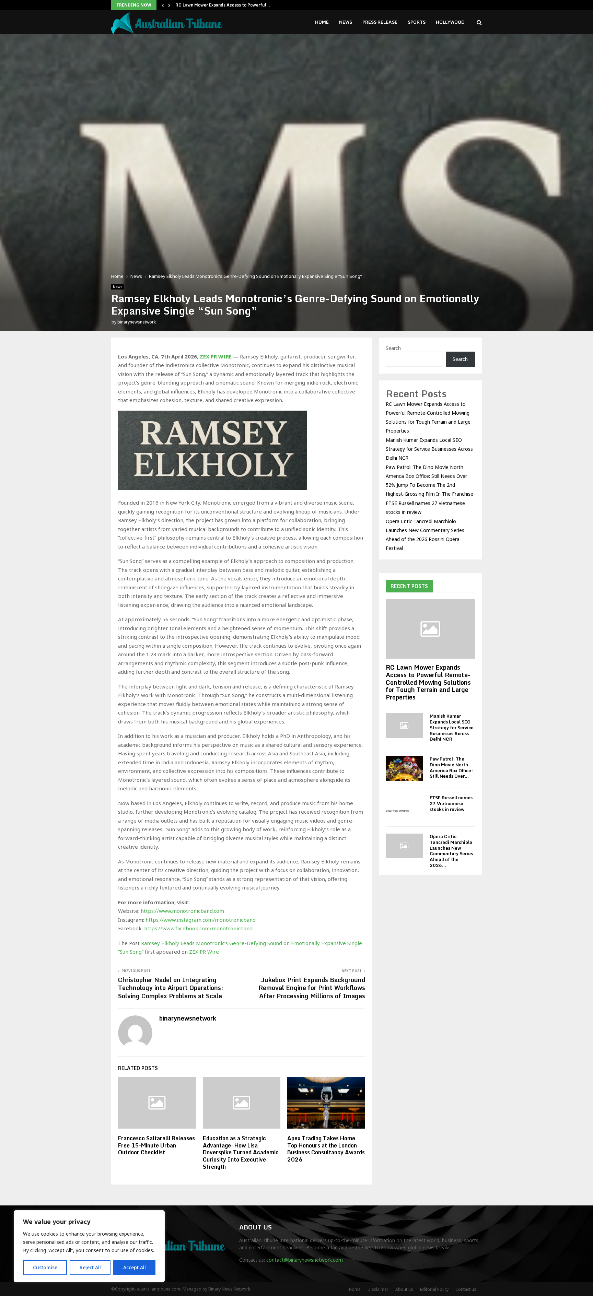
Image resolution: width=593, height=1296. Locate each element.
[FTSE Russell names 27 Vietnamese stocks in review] (404, 807)
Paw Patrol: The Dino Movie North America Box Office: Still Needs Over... (451, 767)
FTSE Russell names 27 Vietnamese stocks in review (451, 803)
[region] (89, 1246)
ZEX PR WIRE (216, 356)
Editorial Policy (434, 1289)
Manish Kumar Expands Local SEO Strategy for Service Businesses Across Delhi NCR (429, 449)
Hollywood (450, 22)
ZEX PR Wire (204, 951)
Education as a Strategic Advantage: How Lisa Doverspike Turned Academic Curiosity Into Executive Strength (241, 1152)
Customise (45, 1267)
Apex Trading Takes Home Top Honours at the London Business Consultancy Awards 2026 (326, 1149)
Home (322, 22)
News (345, 22)
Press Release (379, 22)
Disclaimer (378, 1289)
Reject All (90, 1267)
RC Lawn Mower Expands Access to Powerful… (222, 5)
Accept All (134, 1267)
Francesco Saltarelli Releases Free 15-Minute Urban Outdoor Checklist (156, 1145)
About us (404, 1289)
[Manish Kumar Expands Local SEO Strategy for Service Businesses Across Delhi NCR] (404, 725)
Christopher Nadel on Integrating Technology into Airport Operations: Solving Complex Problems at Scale (170, 988)
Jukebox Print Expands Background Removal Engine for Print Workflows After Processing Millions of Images (311, 988)
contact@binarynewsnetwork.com (304, 1260)
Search (393, 348)
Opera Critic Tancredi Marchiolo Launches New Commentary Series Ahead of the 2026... (451, 851)
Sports (417, 22)
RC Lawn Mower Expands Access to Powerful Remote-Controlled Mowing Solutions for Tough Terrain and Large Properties (428, 682)
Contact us (465, 1289)
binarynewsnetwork (136, 322)
